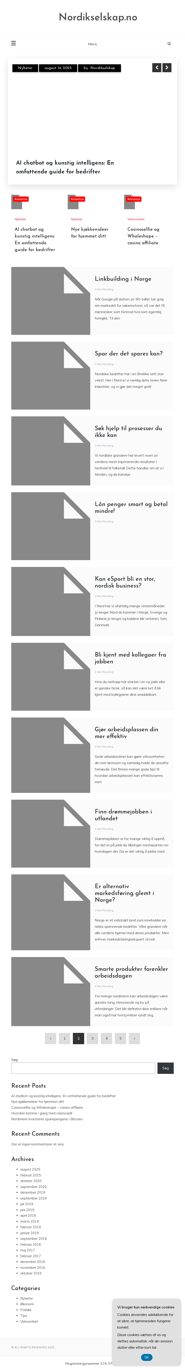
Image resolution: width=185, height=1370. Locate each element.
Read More (158, 167)
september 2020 (33, 1187)
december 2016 (32, 1262)
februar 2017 (30, 1256)
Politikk (25, 1310)
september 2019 (33, 1198)
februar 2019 (30, 1227)
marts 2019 (29, 1221)
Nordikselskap (102, 68)
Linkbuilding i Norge (123, 279)
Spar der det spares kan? (129, 354)
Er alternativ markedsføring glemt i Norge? (124, 893)
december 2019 (32, 1192)
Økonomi (27, 1304)
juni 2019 (27, 1210)
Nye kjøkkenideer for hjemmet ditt (37, 1101)
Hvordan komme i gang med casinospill (41, 1113)
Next (166, 67)
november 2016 (32, 1267)
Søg (14, 1060)
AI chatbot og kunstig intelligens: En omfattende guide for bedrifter (65, 167)
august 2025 (30, 1169)
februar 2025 (30, 1175)
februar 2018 (30, 1244)
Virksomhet (135, 219)
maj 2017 (27, 1250)
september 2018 (33, 1238)
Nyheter (25, 68)
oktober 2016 (31, 1273)
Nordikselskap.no (98, 18)
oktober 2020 (31, 1181)
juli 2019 (26, 1204)
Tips (23, 1315)
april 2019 (28, 1215)
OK (147, 1357)
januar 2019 (29, 1233)
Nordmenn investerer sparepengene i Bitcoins (47, 1119)
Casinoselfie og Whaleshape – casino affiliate (143, 236)
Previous (156, 67)
